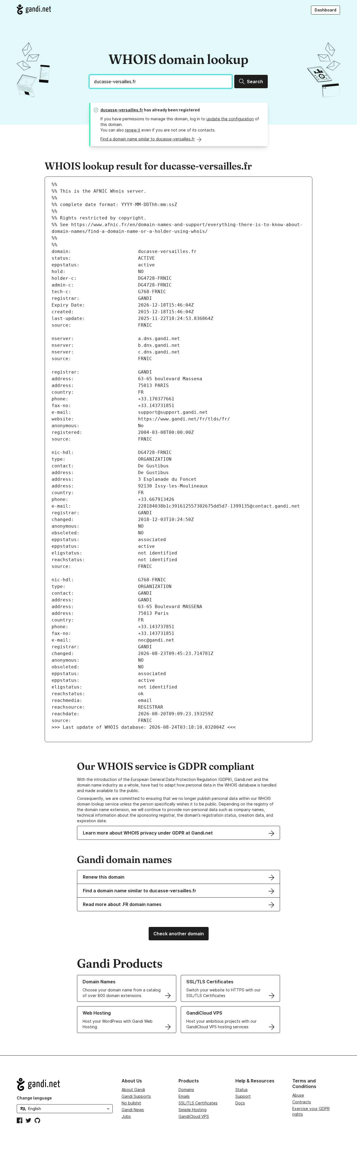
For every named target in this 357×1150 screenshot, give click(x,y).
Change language (34, 1098)
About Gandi (133, 1089)
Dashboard (325, 10)
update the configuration (230, 118)
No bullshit (131, 1103)
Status (241, 1089)
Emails (184, 1096)
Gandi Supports (136, 1096)
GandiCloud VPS (193, 1116)
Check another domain (178, 933)
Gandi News (133, 1109)
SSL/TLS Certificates (198, 1103)
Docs (240, 1103)
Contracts (301, 1101)
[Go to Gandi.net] (34, 9)
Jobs (126, 1116)
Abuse (298, 1095)
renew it (132, 130)
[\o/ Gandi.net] (65, 1084)
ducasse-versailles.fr (121, 109)
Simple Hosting (192, 1109)
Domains (186, 1089)
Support (243, 1096)
